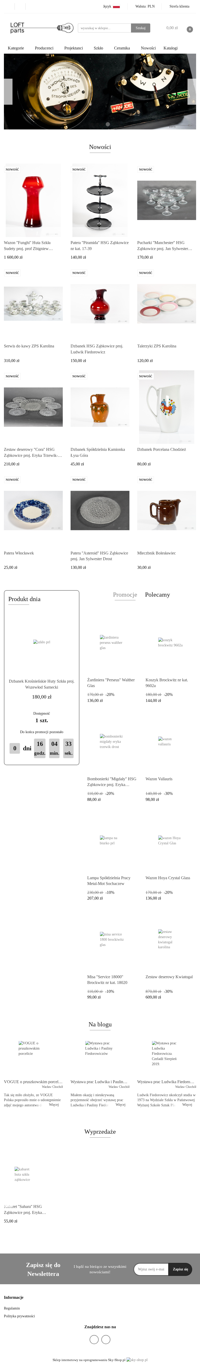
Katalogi (171, 48)
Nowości (148, 48)
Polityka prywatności (19, 1316)
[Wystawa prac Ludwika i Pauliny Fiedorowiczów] (100, 1058)
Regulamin (12, 1308)
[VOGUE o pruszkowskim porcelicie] (33, 1058)
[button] (13, 1298)
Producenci (44, 48)
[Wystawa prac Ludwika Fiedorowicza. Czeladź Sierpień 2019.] (166, 1058)
